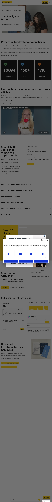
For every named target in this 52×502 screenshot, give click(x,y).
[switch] (20, 254)
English (44, 501)
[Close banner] (47, 240)
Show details (43, 257)
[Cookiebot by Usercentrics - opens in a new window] (41, 240)
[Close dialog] (44, 236)
